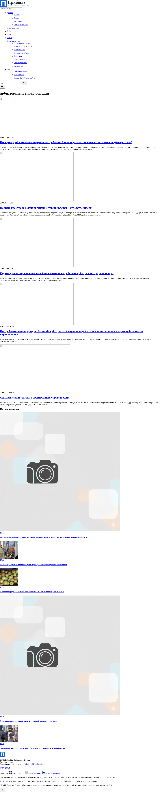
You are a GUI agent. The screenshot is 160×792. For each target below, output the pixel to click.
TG (4, 768)
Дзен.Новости (18, 773)
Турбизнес (18, 21)
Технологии (19, 75)
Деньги (10, 13)
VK (1, 768)
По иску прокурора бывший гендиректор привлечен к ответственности (46, 207)
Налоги (17, 15)
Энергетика (18, 66)
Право (9, 34)
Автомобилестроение (22, 43)
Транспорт (18, 56)
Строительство (13, 28)
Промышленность (14, 41)
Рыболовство (19, 50)
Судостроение (19, 59)
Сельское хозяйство (22, 53)
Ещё (8, 69)
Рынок (9, 38)
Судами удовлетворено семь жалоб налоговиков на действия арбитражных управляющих (56, 273)
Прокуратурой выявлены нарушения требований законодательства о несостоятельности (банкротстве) (66, 142)
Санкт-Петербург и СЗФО (24, 78)
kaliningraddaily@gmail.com (35, 764)
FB (7, 768)
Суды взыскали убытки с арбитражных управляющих (34, 397)
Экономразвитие (20, 63)
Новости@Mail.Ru (53, 773)
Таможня (17, 18)
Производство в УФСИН (24, 46)
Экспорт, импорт (21, 25)
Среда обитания (20, 71)
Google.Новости (34, 773)
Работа (9, 31)
